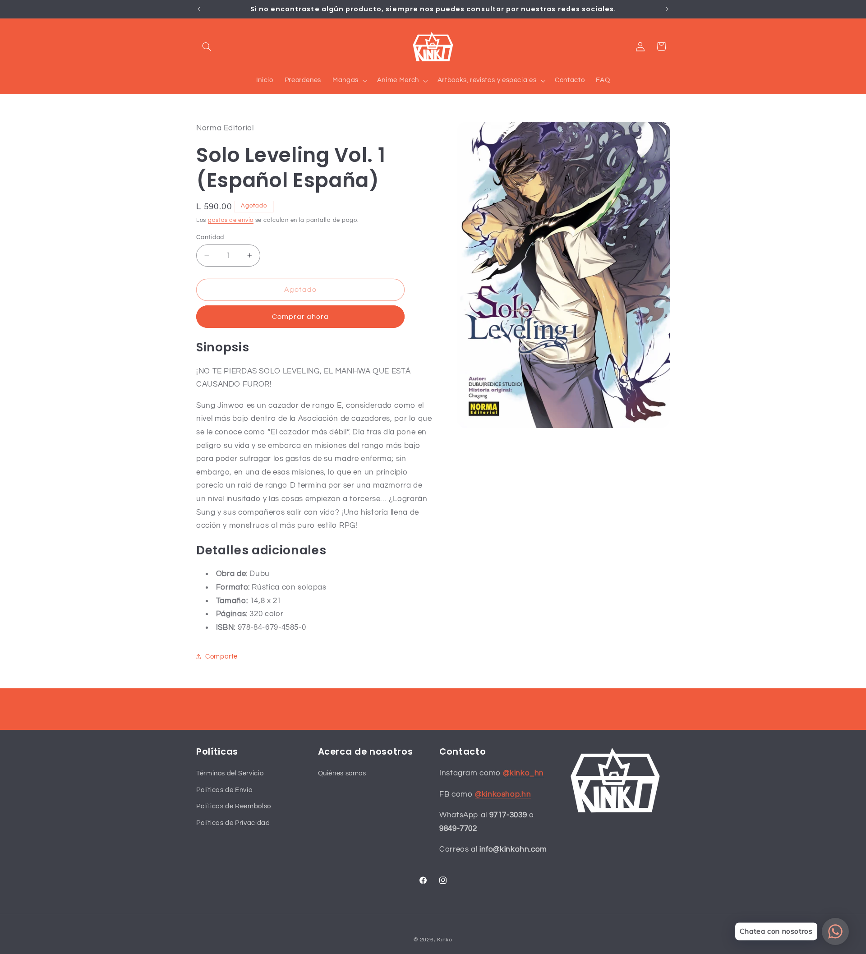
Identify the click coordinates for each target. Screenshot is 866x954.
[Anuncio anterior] (199, 9)
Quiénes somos (342, 773)
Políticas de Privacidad (233, 822)
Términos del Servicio (229, 773)
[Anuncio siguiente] (667, 9)
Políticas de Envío (224, 790)
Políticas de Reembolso (233, 806)
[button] (206, 46)
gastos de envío (230, 220)
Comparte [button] (221, 656)
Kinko (444, 939)
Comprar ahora (300, 316)
